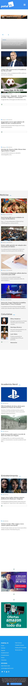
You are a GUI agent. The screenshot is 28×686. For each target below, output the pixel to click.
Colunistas (3, 660)
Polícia (2, 657)
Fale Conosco (18, 642)
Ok (8, 683)
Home (2, 645)
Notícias (3, 648)
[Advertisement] (14, 173)
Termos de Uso (18, 650)
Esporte (3, 650)
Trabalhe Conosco (19, 645)
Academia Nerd (5, 652)
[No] (26, 681)
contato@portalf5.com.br (7, 668)
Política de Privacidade (20, 647)
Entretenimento (5, 655)
